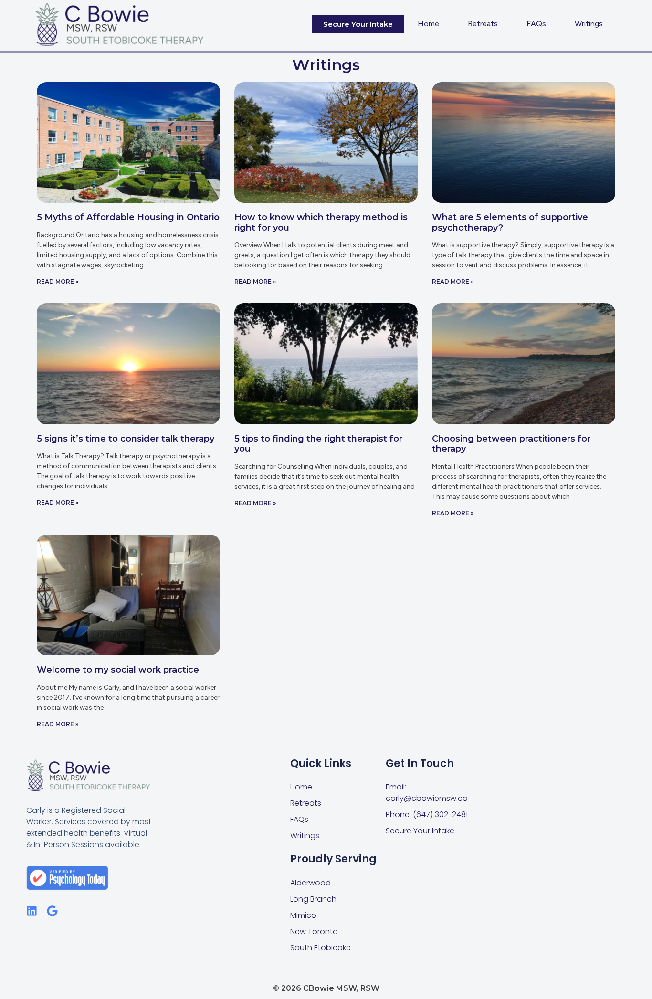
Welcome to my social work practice (118, 669)
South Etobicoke (320, 947)
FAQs (536, 23)
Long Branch (313, 899)
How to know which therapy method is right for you (321, 222)
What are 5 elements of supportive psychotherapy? (510, 222)
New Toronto (314, 931)
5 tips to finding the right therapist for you (318, 443)
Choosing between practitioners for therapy (511, 443)
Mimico (303, 915)
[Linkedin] (31, 910)
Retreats (483, 23)
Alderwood (310, 882)
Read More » (57, 281)
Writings (589, 23)
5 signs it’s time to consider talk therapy (125, 438)
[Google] (52, 910)
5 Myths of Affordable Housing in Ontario (128, 217)
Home (428, 23)
